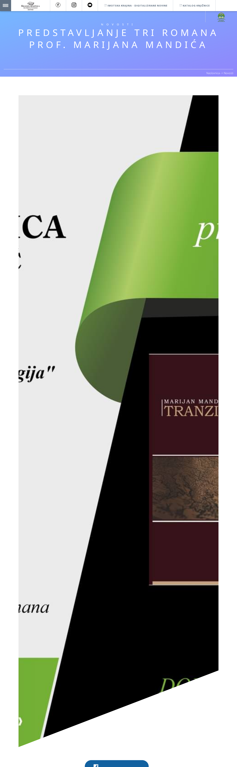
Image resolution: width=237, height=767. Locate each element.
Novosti (228, 73)
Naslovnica (213, 73)
